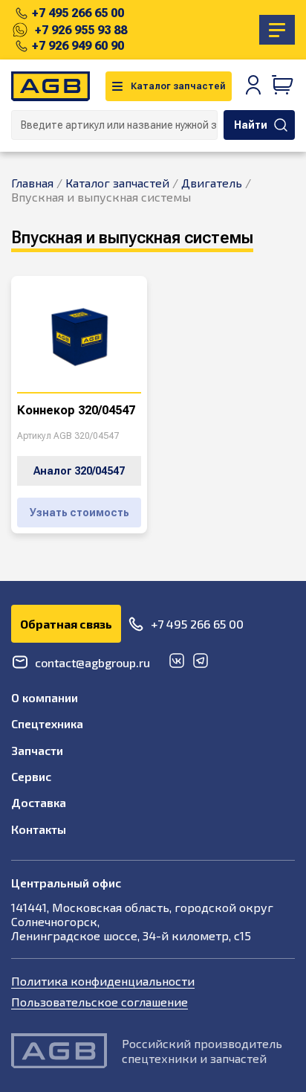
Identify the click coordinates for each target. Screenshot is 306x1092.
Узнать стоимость (79, 512)
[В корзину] (283, 86)
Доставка (38, 802)
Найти (250, 125)
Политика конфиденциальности (103, 981)
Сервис (31, 776)
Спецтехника (47, 723)
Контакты (38, 829)
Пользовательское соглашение (99, 1002)
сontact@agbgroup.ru (92, 662)
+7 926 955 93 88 (81, 30)
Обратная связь (66, 624)
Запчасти (37, 750)
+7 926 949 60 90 (78, 46)
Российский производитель (202, 1043)
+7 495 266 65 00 (78, 13)
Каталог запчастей (178, 86)
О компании (44, 697)
